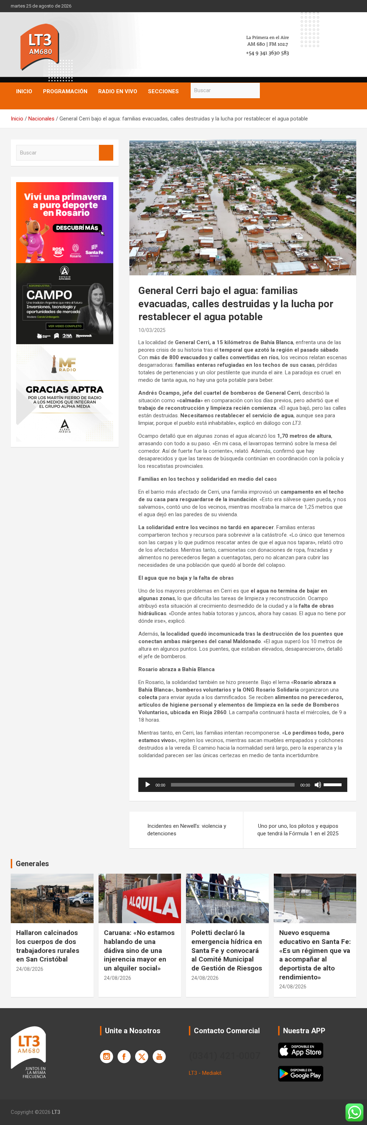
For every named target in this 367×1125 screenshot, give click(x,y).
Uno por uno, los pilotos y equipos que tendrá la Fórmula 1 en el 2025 (297, 830)
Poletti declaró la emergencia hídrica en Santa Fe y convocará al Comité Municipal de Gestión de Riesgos (226, 950)
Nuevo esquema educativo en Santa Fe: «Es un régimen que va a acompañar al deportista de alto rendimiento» (315, 955)
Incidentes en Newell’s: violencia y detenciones (186, 830)
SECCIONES (163, 91)
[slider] (334, 784)
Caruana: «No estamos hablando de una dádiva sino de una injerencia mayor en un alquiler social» (139, 950)
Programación (65, 91)
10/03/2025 (152, 330)
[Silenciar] (317, 784)
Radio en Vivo (117, 91)
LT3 (56, 1112)
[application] (242, 785)
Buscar (267, 90)
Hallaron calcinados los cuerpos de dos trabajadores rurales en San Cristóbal (47, 946)
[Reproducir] (147, 784)
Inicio (24, 91)
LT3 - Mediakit (205, 1073)
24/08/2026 (29, 969)
